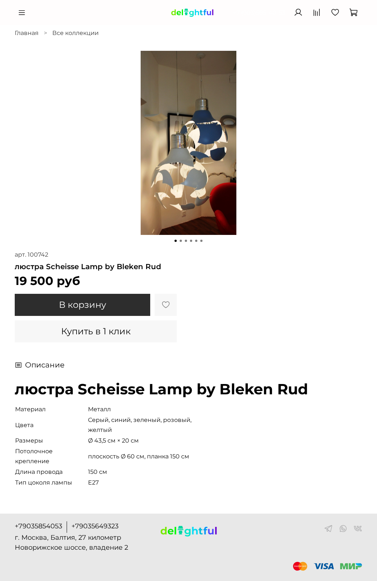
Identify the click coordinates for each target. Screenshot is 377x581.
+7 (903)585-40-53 (259, 12)
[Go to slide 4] (191, 241)
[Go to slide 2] (181, 241)
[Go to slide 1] (176, 241)
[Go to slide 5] (196, 241)
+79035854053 (38, 526)
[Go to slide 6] (201, 241)
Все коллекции (75, 32)
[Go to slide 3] (186, 241)
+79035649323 (95, 526)
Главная (27, 32)
